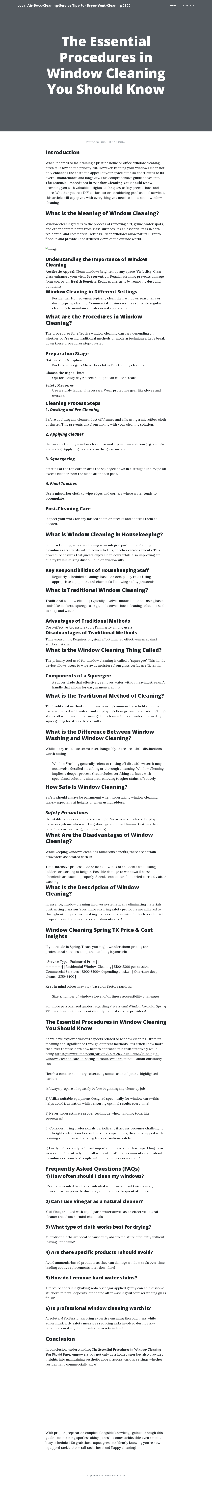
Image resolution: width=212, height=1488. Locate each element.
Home (172, 5)
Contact (189, 5)
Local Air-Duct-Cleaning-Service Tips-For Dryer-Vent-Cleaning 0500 (74, 5)
